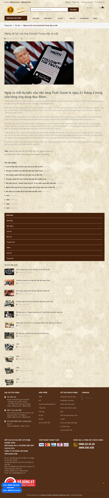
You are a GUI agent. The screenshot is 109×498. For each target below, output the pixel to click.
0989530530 (16, 426)
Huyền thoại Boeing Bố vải (47, 404)
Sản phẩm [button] (43, 392)
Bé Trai (41, 415)
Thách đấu (42, 408)
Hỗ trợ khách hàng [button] (69, 392)
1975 (7, 208)
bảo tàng (18, 151)
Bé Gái (41, 419)
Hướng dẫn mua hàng (67, 400)
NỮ (40, 400)
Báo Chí (9, 237)
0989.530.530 (26, 2)
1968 (7, 204)
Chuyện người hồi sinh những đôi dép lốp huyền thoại (26, 179)
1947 (7, 195)
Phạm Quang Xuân (28, 154)
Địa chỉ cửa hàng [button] (11, 392)
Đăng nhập (75, 2)
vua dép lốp (45, 154)
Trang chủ (10, 258)
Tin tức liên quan (11, 265)
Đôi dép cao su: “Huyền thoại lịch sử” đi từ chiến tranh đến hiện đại (31, 183)
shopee (37, 154)
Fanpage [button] (85, 392)
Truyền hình (11, 242)
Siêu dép (41, 412)
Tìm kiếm (73, 9)
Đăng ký (67, 2)
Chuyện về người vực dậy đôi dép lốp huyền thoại (24, 171)
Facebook (89, 397)
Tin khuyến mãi (100, 2)
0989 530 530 (26, 417)
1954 (7, 200)
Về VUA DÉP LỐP (44, 423)
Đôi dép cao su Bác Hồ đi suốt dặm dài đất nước (24, 191)
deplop (9, 154)
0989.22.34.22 (15, 2)
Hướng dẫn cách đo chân (68, 397)
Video (8, 247)
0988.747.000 (25, 426)
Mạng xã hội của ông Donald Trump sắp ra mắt (31, 33)
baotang (11, 151)
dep (34, 151)
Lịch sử (9, 231)
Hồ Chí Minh (16, 154)
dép (37, 151)
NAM (40, 397)
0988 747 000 (16, 417)
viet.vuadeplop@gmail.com (17, 473)
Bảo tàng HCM (27, 151)
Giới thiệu (10, 220)
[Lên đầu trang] (104, 483)
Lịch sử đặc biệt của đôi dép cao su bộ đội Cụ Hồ (24, 167)
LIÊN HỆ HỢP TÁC (66, 430)
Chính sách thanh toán (67, 404)
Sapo (80, 495)
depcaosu (43, 151)
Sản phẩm (10, 226)
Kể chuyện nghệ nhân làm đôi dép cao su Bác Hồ (24, 175)
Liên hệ (9, 253)
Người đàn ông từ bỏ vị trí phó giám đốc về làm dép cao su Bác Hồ (30, 187)
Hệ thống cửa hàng (87, 2)
